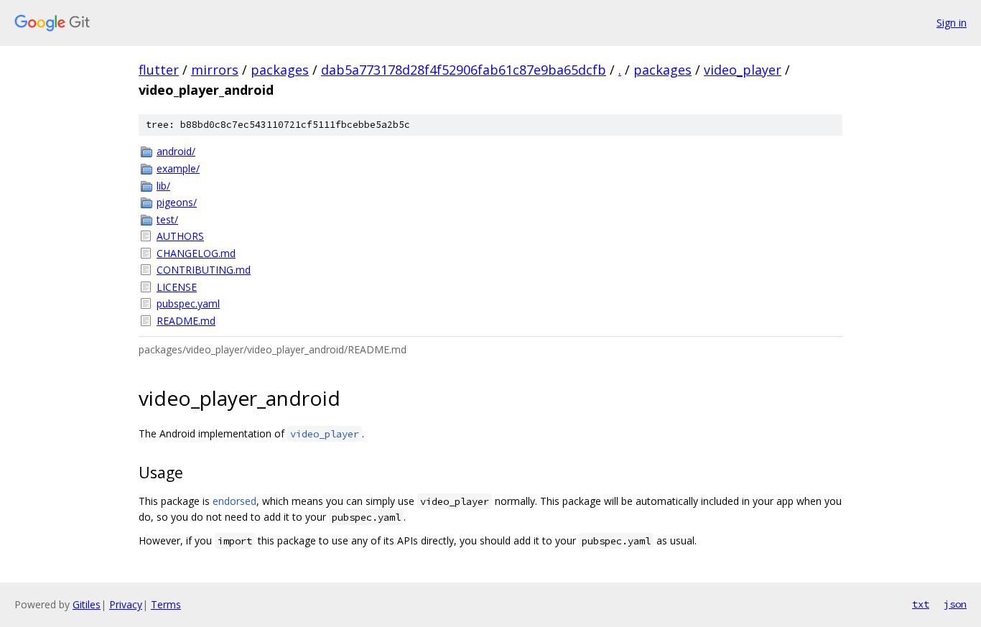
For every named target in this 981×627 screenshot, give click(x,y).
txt (920, 604)
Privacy (125, 604)
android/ (176, 151)
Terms (166, 604)
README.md (186, 321)
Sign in (951, 22)
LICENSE (177, 287)
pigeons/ (177, 202)
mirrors (214, 69)
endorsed (234, 501)
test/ (167, 219)
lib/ (163, 185)
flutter (159, 69)
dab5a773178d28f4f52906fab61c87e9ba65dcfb (463, 69)
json (955, 604)
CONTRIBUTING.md (204, 270)
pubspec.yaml (188, 303)
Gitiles (87, 604)
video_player (742, 69)
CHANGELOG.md (196, 253)
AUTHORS (180, 236)
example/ (178, 168)
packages (280, 69)
